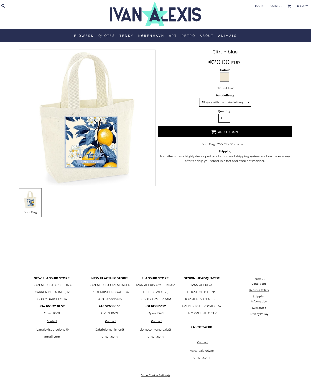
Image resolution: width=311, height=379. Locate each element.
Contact (52, 321)
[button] (3, 6)
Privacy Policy (259, 314)
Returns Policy (259, 290)
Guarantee (259, 307)
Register (275, 6)
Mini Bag (30, 212)
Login (259, 6)
